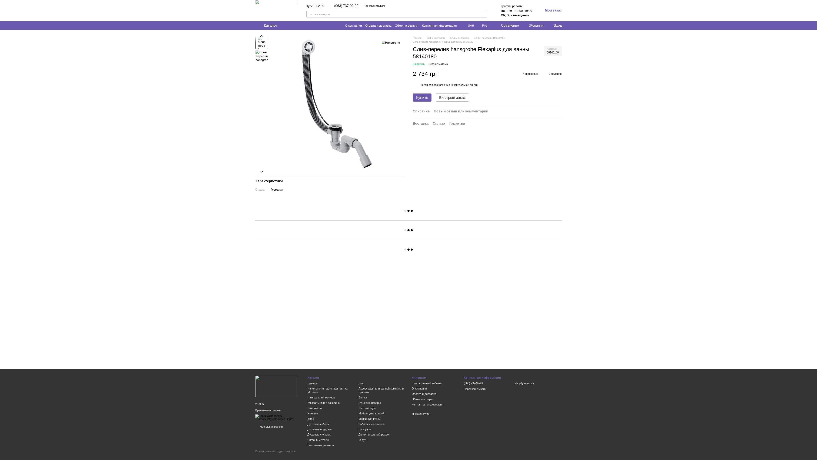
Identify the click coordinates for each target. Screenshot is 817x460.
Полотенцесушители (320, 445)
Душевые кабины (318, 424)
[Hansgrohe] (391, 42)
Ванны (363, 397)
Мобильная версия (271, 426)
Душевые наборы (370, 402)
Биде (310, 418)
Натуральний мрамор (321, 397)
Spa (361, 383)
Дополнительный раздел (374, 434)
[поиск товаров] (483, 14)
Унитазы (312, 413)
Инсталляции (367, 408)
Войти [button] (424, 84)
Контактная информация (439, 25)
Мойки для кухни (369, 418)
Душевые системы (319, 434)
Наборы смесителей (371, 424)
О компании (353, 25)
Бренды (312, 383)
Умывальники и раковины (323, 402)
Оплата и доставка (378, 25)
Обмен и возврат (406, 25)
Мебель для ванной (371, 413)
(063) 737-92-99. (346, 6)
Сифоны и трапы (318, 439)
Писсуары (365, 429)
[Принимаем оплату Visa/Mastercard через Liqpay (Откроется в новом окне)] (278, 417)
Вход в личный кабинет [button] (427, 383)
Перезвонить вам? (375, 5)
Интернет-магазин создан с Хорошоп (275, 451)
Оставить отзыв (438, 64)
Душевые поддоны (319, 429)
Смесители (314, 408)
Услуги (363, 439)
